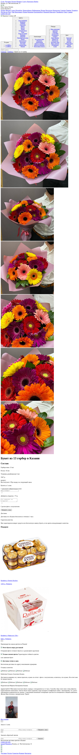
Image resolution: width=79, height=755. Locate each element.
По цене (7, 44)
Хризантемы (22, 45)
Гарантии (15, 753)
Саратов (63, 10)
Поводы (55, 36)
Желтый (69, 42)
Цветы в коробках (39, 45)
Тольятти (75, 10)
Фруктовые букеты (39, 46)
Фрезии (23, 46)
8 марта (55, 36)
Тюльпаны (23, 42)
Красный (68, 38)
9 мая (55, 46)
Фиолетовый (69, 43)
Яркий (69, 45)
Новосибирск (27, 10)
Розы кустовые (22, 33)
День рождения (55, 29)
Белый (69, 39)
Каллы (23, 28)
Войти (36, 1)
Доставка (8, 1)
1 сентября (55, 33)
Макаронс (39, 41)
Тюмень (68, 10)
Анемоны (22, 22)
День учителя (55, 43)
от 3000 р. (8, 46)
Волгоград (49, 10)
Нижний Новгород (49, 12)
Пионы (23, 39)
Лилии (23, 29)
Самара (70, 12)
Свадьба (55, 30)
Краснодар (56, 10)
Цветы (22, 32)
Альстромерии (22, 20)
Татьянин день (55, 42)
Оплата (13, 1)
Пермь (25, 12)
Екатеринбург (38, 12)
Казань (3, 10)
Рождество (55, 41)
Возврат (19, 1)
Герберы (22, 23)
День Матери (55, 38)
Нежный (69, 46)
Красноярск (18, 12)
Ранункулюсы (23, 30)
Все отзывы (4, 719)
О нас (3, 1)
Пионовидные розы (22, 38)
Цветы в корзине (39, 43)
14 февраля (55, 35)
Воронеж (30, 12)
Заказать (40, 738)
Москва (8, 10)
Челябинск (59, 12)
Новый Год (55, 39)
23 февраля (55, 45)
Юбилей (55, 32)
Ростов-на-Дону (6, 12)
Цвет (69, 40)
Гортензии (23, 25)
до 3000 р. (8, 45)
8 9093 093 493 (5, 14)
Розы (22, 32)
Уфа (13, 12)
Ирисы (23, 26)
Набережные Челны (38, 10)
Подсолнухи (22, 41)
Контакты (30, 1)
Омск (65, 12)
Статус (24, 1)
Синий (69, 41)
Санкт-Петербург (16, 10)
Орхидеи (22, 36)
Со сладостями (39, 39)
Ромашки (22, 35)
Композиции (39, 41)
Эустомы (22, 43)
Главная (3, 52)
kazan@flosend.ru (6, 744)
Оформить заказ (6, 510)
